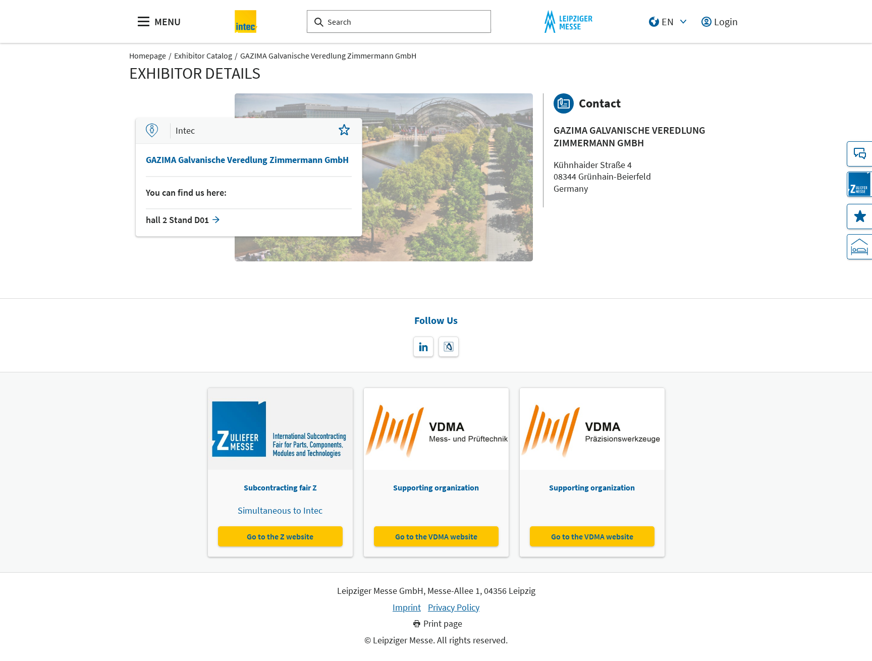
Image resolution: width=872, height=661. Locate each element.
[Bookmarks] (859, 216)
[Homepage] (246, 21)
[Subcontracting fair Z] (859, 184)
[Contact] (859, 154)
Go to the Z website (280, 536)
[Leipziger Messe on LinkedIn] (423, 347)
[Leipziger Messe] (568, 21)
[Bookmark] (344, 131)
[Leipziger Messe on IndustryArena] (449, 347)
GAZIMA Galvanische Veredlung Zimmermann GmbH (328, 55)
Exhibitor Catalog (203, 55)
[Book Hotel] (859, 246)
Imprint (407, 607)
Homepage (147, 55)
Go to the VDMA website (436, 536)
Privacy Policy (453, 607)
